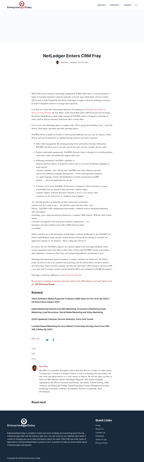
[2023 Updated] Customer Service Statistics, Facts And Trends (62, 319)
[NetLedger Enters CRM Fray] (47, 340)
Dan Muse (64, 62)
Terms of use (101, 439)
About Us (100, 429)
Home (98, 425)
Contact (128, 5)
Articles (101, 5)
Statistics (114, 5)
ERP (33, 353)
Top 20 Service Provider (72, 275)
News (34, 358)
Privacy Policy (102, 443)
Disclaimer (100, 436)
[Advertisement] (72, 27)
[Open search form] (136, 5)
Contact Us (100, 432)
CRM (34, 348)
